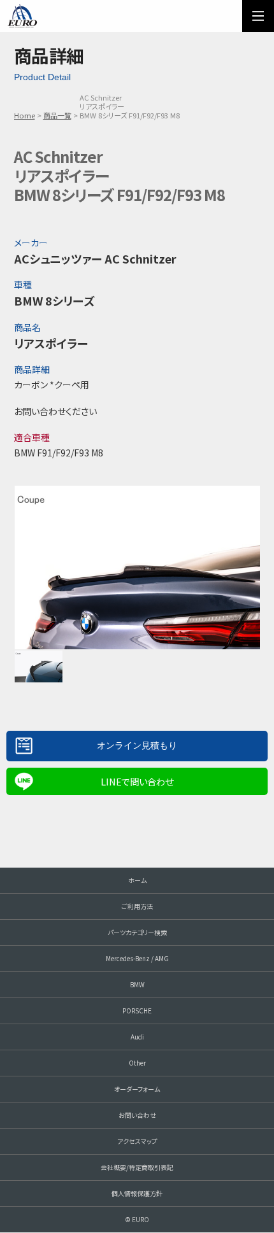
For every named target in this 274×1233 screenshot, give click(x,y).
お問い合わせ (137, 1115)
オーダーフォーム (137, 1089)
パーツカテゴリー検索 (137, 932)
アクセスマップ (137, 1141)
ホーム (137, 880)
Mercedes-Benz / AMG (137, 958)
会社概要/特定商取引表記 (137, 1167)
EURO (22, 16)
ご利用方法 (137, 906)
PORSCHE (137, 1010)
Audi (137, 1036)
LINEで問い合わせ (137, 781)
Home (24, 115)
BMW (137, 984)
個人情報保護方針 (137, 1193)
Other (137, 1062)
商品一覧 (57, 115)
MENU (258, 16)
